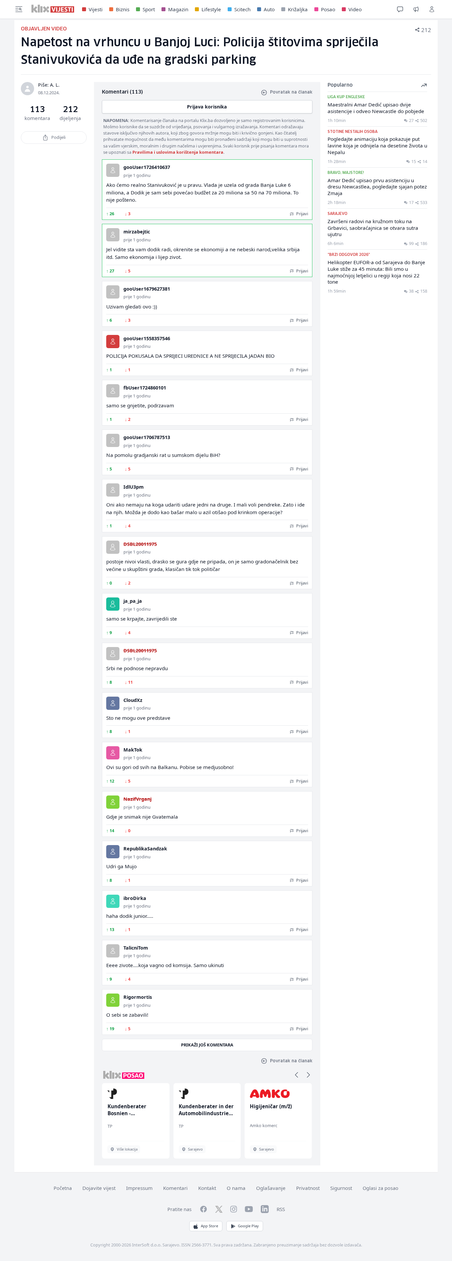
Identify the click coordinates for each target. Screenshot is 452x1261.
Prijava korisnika (207, 106)
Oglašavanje (271, 1188)
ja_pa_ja (132, 601)
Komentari (175, 1188)
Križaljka (298, 9)
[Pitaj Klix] (400, 9)
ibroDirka (134, 898)
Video (355, 9)
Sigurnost (341, 1188)
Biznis (122, 9)
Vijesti (96, 9)
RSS (281, 1209)
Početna (63, 1188)
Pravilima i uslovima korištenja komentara (177, 152)
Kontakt (207, 1188)
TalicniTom (135, 948)
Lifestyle (211, 9)
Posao (328, 9)
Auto (269, 9)
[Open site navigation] (19, 9)
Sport (149, 9)
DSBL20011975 (140, 544)
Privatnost (308, 1188)
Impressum (139, 1188)
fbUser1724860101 (144, 388)
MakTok (132, 750)
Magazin (178, 9)
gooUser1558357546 (146, 338)
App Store (209, 1225)
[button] (296, 1075)
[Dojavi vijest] (416, 9)
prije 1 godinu (137, 175)
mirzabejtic (136, 231)
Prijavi (301, 214)
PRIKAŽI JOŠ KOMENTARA (207, 1045)
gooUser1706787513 (146, 437)
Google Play (248, 1225)
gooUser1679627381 (146, 289)
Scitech (242, 9)
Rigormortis (137, 997)
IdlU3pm (133, 487)
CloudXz (132, 700)
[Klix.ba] (52, 9)
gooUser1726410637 (146, 167)
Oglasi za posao (380, 1188)
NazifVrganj (137, 799)
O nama (236, 1188)
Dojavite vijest (98, 1188)
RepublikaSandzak (145, 848)
